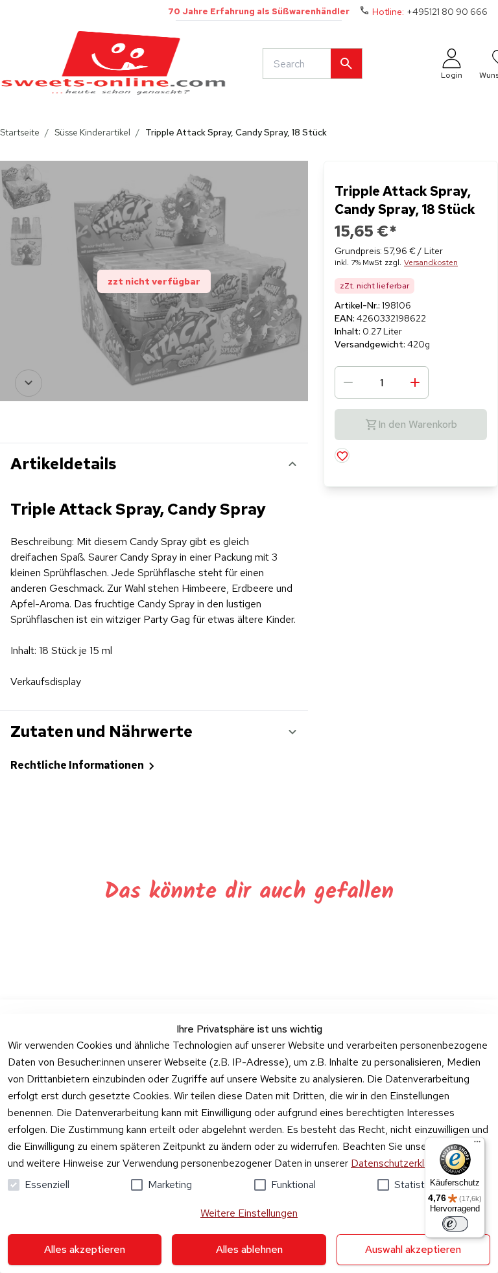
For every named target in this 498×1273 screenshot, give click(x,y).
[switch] (455, 1224)
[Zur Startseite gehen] (113, 63)
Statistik (412, 1184)
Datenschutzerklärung (400, 1163)
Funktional (293, 1184)
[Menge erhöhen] (415, 382)
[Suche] (346, 63)
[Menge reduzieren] (348, 382)
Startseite (20, 132)
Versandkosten (431, 262)
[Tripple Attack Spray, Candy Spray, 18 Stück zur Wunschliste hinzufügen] (342, 455)
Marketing (170, 1184)
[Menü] (477, 1144)
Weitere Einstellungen (249, 1213)
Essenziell (47, 1184)
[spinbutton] (381, 382)
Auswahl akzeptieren (413, 1249)
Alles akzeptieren (84, 1249)
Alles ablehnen (249, 1249)
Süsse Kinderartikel (92, 132)
